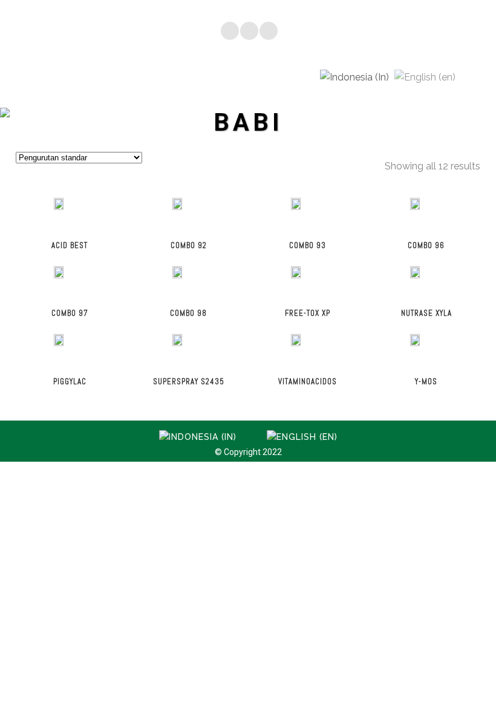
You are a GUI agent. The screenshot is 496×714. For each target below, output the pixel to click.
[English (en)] (424, 76)
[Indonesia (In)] (354, 76)
